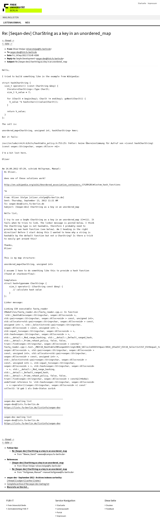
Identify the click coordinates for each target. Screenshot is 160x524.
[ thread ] (11, 480)
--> (13, 40)
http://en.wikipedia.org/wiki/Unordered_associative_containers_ (43, 184)
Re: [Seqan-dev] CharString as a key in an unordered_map (39, 451)
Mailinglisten (11, 17)
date (7, 43)
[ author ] (29, 480)
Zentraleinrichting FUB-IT (18, 509)
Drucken (109, 505)
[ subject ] (20, 480)
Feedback (110, 509)
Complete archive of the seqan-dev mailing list (28, 484)
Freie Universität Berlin (17, 505)
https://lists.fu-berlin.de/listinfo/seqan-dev (32, 407)
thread (8, 40)
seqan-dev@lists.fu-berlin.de (23, 52)
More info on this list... (18, 487)
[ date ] (37, 480)
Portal (59, 512)
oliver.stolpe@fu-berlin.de (38, 49)
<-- (3, 40)
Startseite (142, 3)
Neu (27, 22)
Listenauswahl (12, 22)
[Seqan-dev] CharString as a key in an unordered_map (38, 462)
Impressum (152, 3)
